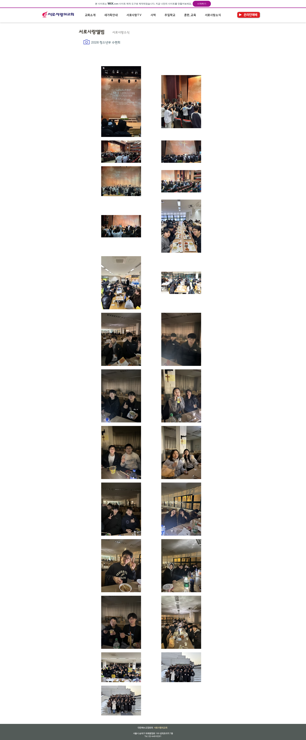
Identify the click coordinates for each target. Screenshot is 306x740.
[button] (90, 15)
